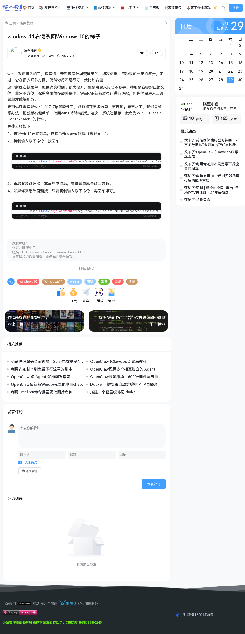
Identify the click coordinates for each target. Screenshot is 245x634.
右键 (90, 281)
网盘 (118, 281)
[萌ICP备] (19, 613)
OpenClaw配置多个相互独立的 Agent (122, 369)
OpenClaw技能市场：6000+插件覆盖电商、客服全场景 (124, 376)
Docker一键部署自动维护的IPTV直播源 (124, 384)
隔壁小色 (30, 50)
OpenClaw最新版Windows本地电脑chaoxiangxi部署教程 (48, 384)
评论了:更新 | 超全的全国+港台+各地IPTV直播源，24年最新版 (211, 190)
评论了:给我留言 (197, 199)
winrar (75, 281)
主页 (12, 23)
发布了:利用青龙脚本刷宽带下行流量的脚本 (211, 166)
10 (191, 118)
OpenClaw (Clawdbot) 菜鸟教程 (118, 361)
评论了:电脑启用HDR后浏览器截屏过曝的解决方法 (211, 178)
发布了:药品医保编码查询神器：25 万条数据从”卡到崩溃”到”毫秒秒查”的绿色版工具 (212, 142)
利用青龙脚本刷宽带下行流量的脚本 (41, 369)
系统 (104, 281)
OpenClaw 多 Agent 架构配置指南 (40, 376)
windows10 (28, 281)
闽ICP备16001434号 (197, 615)
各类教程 (26, 23)
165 (224, 118)
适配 (131, 281)
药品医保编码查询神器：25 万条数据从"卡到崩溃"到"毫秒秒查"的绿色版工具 (47, 361)
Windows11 (53, 281)
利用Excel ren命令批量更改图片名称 (41, 392)
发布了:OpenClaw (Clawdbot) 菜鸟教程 (211, 154)
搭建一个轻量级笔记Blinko (113, 392)
